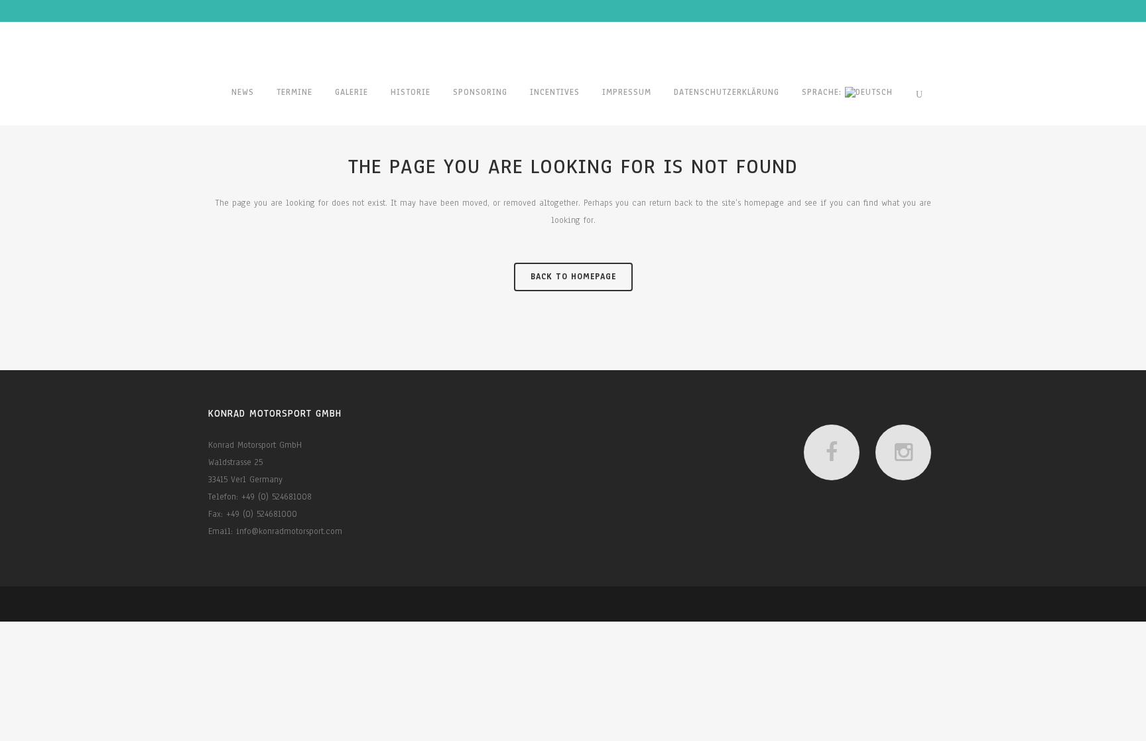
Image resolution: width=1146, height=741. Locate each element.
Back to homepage (573, 276)
